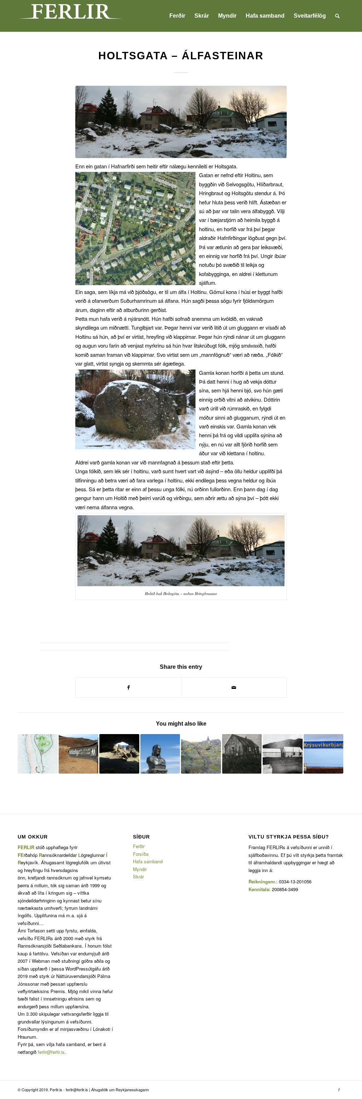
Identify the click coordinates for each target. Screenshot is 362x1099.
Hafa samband (148, 861)
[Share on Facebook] (128, 687)
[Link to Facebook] (339, 1089)
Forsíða (140, 854)
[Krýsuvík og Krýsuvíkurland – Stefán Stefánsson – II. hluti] (119, 754)
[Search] (337, 16)
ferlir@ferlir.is (51, 1052)
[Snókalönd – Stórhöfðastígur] (201, 754)
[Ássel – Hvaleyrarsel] (38, 754)
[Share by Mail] (233, 687)
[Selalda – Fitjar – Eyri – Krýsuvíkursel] (324, 754)
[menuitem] (177, 16)
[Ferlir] (71, 16)
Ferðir (139, 846)
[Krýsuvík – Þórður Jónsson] (283, 754)
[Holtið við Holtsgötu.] (181, 122)
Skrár (138, 876)
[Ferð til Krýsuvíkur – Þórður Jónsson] (242, 754)
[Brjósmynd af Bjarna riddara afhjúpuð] (160, 754)
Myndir (140, 869)
